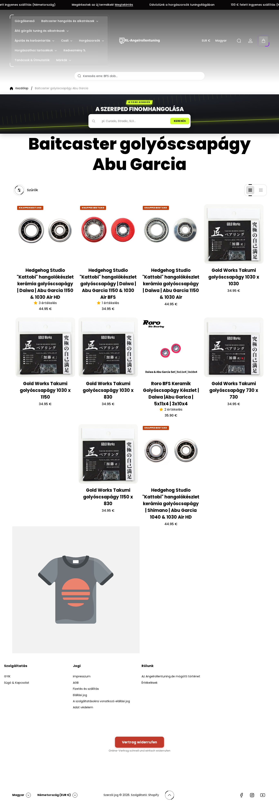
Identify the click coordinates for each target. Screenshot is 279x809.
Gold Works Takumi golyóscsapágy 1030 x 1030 (233, 277)
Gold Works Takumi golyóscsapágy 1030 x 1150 (45, 390)
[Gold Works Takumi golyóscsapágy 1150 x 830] (108, 454)
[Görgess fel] (169, 795)
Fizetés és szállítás (86, 689)
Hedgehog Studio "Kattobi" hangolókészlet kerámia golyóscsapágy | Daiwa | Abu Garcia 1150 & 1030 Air (170, 283)
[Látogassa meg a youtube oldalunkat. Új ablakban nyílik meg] (263, 795)
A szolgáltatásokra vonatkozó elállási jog (101, 701)
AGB (76, 683)
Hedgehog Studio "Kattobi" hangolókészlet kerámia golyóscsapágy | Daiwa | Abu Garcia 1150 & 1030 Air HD (45, 283)
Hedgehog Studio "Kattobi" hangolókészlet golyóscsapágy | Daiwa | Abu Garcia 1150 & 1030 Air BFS (108, 283)
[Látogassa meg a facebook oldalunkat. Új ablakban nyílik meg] (241, 795)
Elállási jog (80, 695)
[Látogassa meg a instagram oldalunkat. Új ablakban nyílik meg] (252, 795)
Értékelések (149, 683)
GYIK (7, 676)
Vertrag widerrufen (139, 742)
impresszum (81, 676)
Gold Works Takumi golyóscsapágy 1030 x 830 (108, 390)
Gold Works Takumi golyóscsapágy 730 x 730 (233, 390)
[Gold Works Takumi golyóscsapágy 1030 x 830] (108, 347)
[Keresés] (239, 41)
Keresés (180, 121)
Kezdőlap (22, 88)
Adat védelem (83, 707)
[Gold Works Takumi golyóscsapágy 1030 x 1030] (234, 234)
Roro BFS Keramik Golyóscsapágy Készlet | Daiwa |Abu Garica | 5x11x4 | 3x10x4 (171, 393)
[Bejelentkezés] (250, 41)
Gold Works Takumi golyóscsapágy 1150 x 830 (108, 497)
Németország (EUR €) (54, 795)
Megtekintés (89, 5)
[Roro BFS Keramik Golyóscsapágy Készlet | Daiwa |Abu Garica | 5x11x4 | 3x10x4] (171, 347)
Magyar (221, 41)
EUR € (206, 41)
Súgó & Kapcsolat (16, 683)
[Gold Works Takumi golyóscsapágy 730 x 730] (234, 347)
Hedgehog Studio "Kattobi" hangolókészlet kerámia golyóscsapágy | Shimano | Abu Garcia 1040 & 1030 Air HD (170, 503)
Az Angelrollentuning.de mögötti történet (171, 676)
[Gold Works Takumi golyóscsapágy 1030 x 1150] (45, 347)
